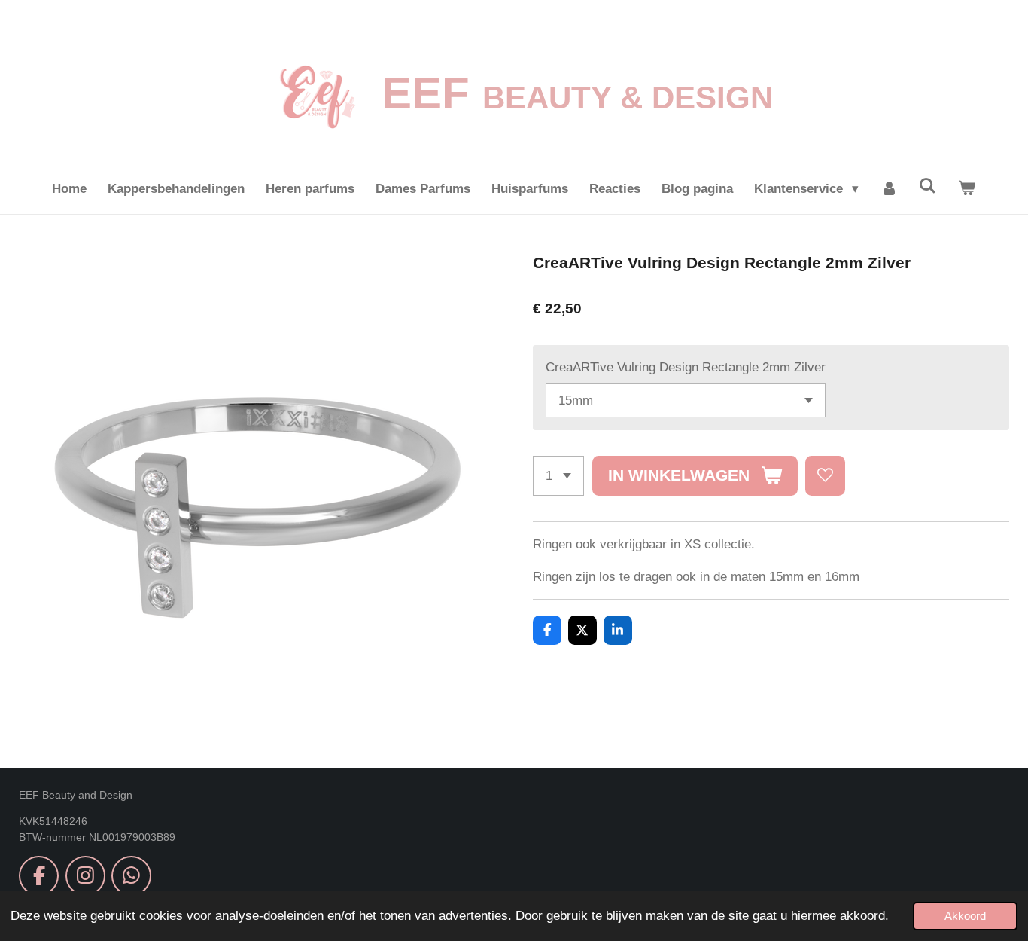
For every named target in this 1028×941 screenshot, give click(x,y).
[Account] (888, 189)
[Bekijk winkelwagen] (967, 189)
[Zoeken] (927, 187)
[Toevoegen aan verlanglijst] (825, 476)
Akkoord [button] (965, 915)
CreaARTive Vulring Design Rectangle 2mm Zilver (686, 367)
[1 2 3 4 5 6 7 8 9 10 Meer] (558, 476)
